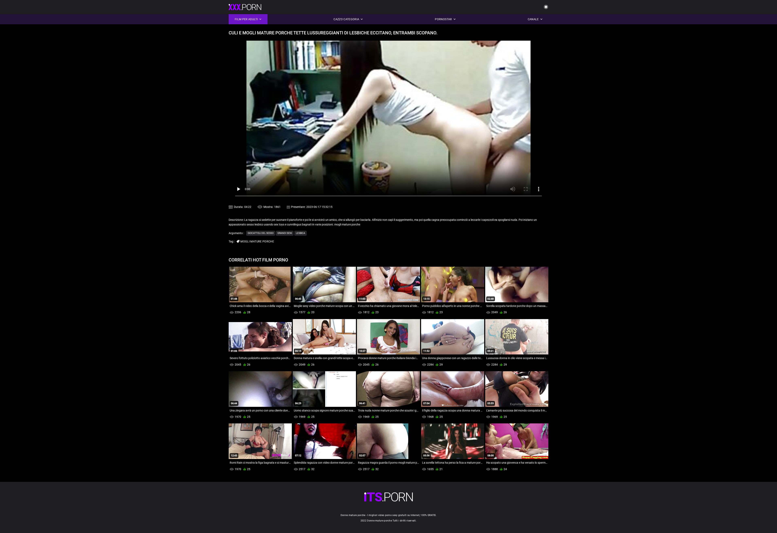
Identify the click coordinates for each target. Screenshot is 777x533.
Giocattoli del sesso (261, 233)
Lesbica (300, 233)
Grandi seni (284, 233)
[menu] (545, 7)
